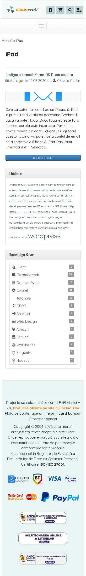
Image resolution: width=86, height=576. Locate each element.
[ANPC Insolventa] (43, 558)
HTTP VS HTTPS (26, 212)
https (12, 212)
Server (44, 337)
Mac (11, 217)
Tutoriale (44, 298)
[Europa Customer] (43, 538)
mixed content (36, 217)
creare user (25, 201)
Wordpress (44, 345)
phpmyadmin (64, 222)
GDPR (44, 306)
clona (45, 195)
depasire (67, 201)
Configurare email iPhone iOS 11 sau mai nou (39, 75)
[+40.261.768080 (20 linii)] (50, 10)
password (49, 222)
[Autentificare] (79, 10)
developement (18, 206)
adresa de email (19, 190)
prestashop (16, 228)
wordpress (44, 235)
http (71, 206)
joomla (63, 212)
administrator (56, 184)
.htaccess (14, 184)
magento (20, 217)
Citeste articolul (44, 157)
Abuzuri (44, 329)
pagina (50, 217)
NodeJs (44, 360)
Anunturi (44, 313)
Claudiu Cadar (68, 80)
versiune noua (18, 237)
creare (13, 201)
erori (44, 206)
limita (71, 212)
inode (54, 212)
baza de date (53, 190)
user (66, 228)
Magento (44, 352)
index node (43, 212)
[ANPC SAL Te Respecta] (43, 517)
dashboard (54, 201)
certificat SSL (33, 195)
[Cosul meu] (60, 10)
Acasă (7, 40)
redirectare (30, 228)
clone (52, 195)
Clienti (44, 267)
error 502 (53, 206)
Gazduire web (44, 274)
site (60, 228)
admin (43, 184)
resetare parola (47, 228)
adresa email (37, 190)
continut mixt (65, 195)
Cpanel (44, 290)
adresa (70, 184)
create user (40, 201)
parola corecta (34, 222)
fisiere (64, 206)
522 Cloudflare (29, 184)
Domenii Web (44, 282)
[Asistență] (70, 10)
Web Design (44, 321)
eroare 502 (34, 206)
